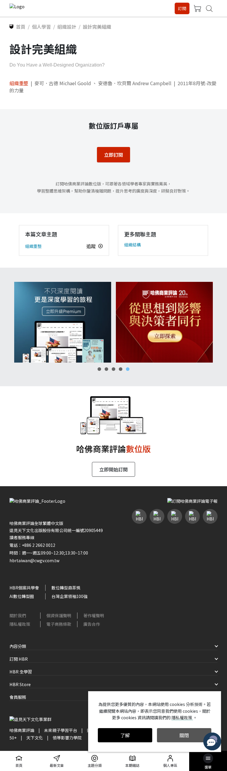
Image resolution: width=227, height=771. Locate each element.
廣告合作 (91, 624)
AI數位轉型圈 (21, 596)
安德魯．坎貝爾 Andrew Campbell (134, 83)
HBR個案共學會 (24, 588)
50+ (13, 738)
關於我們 (17, 615)
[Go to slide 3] (113, 369)
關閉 (184, 735)
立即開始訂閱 (113, 469)
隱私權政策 (19, 624)
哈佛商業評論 (21, 730)
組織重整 (18, 83)
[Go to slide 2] (106, 369)
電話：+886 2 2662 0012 (32, 545)
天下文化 (34, 738)
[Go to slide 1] (99, 369)
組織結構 (132, 245)
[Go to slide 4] (120, 369)
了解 (125, 735)
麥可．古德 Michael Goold (63, 83)
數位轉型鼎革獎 (65, 588)
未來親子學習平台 (60, 730)
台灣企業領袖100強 (69, 596)
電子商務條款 (58, 624)
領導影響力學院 (67, 738)
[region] (113, 322)
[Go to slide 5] (127, 369)
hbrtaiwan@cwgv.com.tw (34, 560)
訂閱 (182, 8)
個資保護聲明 (58, 615)
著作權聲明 (93, 615)
